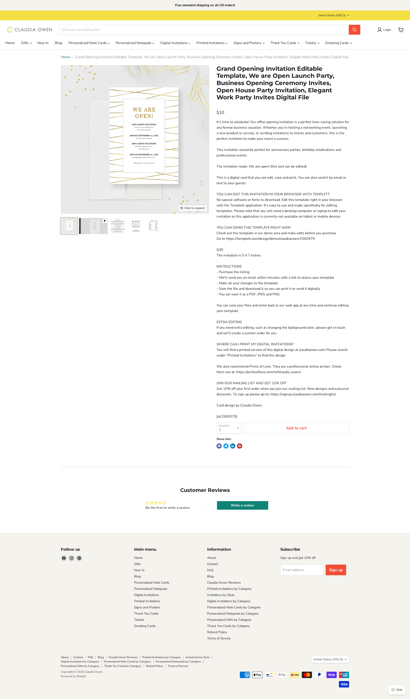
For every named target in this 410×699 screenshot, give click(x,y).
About (211, 558)
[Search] (354, 30)
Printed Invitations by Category (229, 589)
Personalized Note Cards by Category (234, 607)
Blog (58, 43)
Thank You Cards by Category (228, 626)
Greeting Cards (337, 43)
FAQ (210, 570)
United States (332, 15)
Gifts (25, 43)
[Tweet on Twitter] (225, 446)
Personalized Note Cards (88, 43)
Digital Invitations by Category (228, 601)
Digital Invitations (174, 43)
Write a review (242, 505)
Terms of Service (219, 638)
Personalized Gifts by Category (229, 620)
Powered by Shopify (73, 676)
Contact (212, 564)
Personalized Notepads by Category (233, 613)
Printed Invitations (211, 43)
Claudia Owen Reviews (224, 582)
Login (387, 30)
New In (43, 43)
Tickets (311, 43)
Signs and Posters (248, 43)
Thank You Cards (283, 43)
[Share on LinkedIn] (232, 446)
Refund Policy (217, 632)
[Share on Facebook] (219, 446)
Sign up (336, 569)
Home (10, 43)
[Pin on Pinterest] (239, 446)
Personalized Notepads (134, 43)
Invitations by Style (220, 595)
